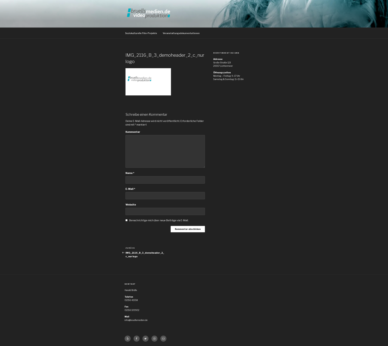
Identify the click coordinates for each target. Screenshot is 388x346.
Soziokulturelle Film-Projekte (141, 33)
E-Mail (130, 189)
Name (129, 173)
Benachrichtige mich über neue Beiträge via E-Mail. (158, 220)
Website (130, 204)
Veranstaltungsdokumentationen (181, 33)
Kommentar (132, 132)
